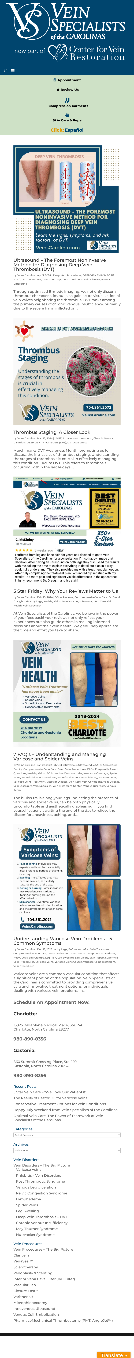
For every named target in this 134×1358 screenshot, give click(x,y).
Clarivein (21, 1255)
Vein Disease (92, 279)
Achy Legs (60, 949)
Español (74, 130)
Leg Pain (50, 957)
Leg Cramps (36, 957)
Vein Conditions (73, 279)
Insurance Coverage (95, 773)
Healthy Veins (52, 601)
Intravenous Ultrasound (34, 1309)
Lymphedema (28, 1199)
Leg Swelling (65, 957)
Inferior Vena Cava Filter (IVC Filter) (44, 1279)
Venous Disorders (94, 785)
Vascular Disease (57, 781)
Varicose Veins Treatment (29, 781)
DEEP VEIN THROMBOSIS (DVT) (46, 442)
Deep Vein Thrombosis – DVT (41, 1217)
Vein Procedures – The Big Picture (43, 1249)
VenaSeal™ (23, 1261)
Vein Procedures (23, 966)
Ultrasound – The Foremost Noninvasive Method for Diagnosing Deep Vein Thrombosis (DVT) (59, 264)
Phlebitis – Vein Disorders (38, 1175)
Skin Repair (97, 957)
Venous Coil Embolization (36, 1314)
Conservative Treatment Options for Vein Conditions (59, 1104)
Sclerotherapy (25, 1267)
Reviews (87, 601)
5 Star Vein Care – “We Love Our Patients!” (49, 1092)
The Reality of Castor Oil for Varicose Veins (50, 1098)
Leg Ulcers (81, 957)
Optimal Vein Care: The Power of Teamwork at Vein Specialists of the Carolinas (58, 1118)
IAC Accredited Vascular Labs (64, 773)
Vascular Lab (24, 1285)
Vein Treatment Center (67, 785)
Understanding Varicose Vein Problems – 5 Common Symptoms (62, 941)
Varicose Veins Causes (68, 961)
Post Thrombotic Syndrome (40, 1181)
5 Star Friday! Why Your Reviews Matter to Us (66, 591)
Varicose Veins (107, 777)
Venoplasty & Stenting (33, 1273)
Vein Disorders (22, 785)
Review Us (69, 90)
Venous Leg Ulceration (36, 1187)
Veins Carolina (26, 275)
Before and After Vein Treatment (89, 949)
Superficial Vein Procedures (38, 777)
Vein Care (100, 601)
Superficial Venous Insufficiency (77, 777)
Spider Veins (27, 1205)
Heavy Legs (20, 957)
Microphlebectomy (30, 1303)
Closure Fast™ (26, 1291)
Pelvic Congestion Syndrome (41, 1193)
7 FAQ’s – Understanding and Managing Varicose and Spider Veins (59, 757)
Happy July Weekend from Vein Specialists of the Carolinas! (65, 1110)
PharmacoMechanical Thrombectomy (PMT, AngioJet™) (63, 1320)
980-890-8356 (29, 1039)
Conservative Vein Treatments (67, 953)
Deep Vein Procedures (67, 275)
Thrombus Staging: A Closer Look (51, 432)
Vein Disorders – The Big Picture (41, 1165)
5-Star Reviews (64, 597)
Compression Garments (68, 106)
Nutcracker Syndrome (35, 1235)
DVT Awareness (31, 279)
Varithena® (23, 1297)
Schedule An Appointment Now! (51, 1002)
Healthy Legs (34, 601)
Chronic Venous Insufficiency (42, 1223)
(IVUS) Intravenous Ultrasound (73, 438)
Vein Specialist (32, 605)
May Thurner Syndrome (37, 1229)
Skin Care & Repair (68, 120)
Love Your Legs (52, 279)
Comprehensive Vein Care (91, 597)
